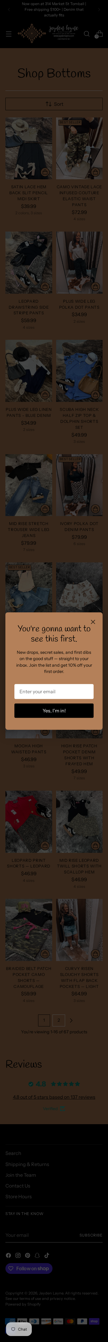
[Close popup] (93, 622)
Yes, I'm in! (54, 711)
